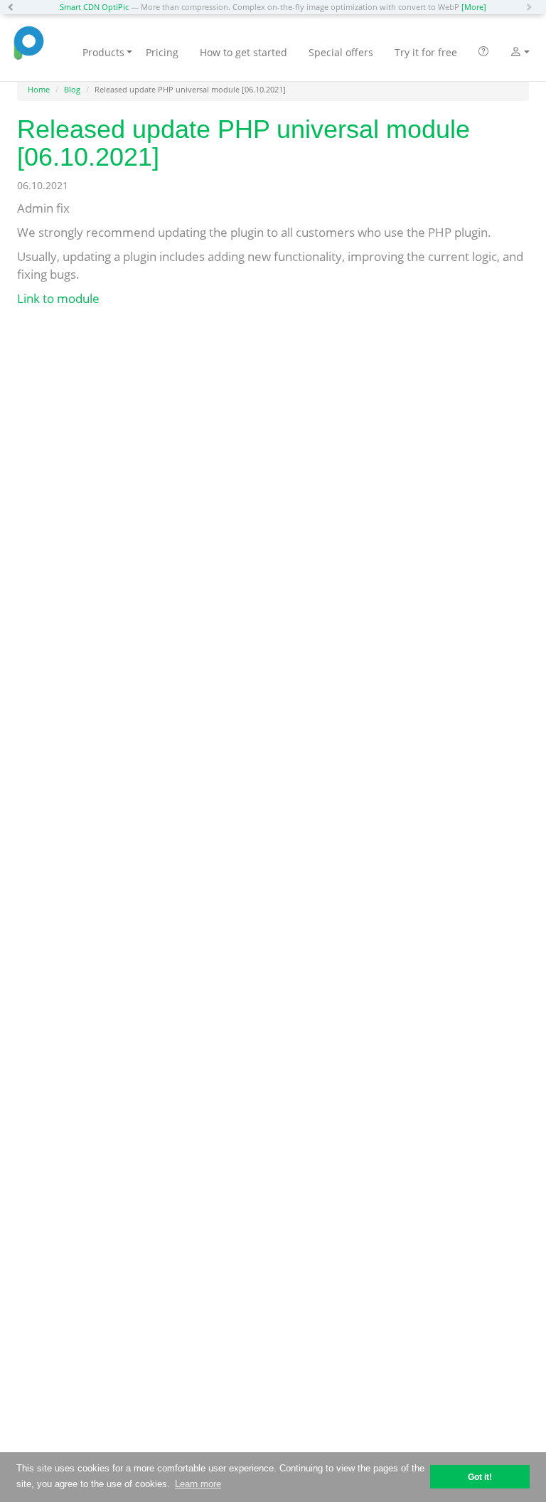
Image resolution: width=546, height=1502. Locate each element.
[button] (14, 7)
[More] (473, 6)
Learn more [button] (198, 1484)
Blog (72, 89)
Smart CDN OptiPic (94, 6)
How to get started (243, 52)
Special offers (341, 52)
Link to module (58, 298)
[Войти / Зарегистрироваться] (515, 53)
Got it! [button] (480, 1476)
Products (103, 52)
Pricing (162, 52)
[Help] (483, 52)
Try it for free (426, 52)
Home (39, 89)
